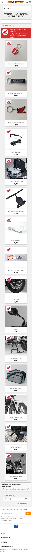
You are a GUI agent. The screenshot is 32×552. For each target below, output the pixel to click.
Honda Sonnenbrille (16, 152)
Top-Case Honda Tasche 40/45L (16, 182)
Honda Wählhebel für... (16, 447)
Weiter (27, 499)
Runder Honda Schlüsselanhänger (16, 64)
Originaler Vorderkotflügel (16, 417)
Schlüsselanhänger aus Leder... (16, 93)
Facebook (16, 526)
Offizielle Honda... (16, 299)
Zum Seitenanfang (23, 504)
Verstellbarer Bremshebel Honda (16, 270)
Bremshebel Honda (16, 240)
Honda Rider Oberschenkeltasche (16, 211)
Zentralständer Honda (16, 358)
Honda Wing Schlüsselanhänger (16, 123)
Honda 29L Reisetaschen (16, 388)
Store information (7, 546)
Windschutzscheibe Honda (16, 476)
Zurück (6, 499)
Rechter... (16, 329)
